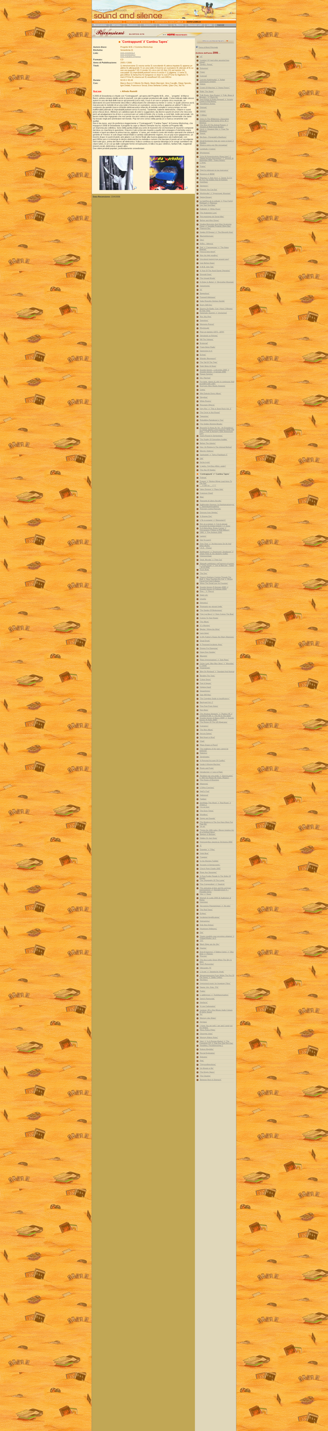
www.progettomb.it (127, 55)
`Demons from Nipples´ (208, 513)
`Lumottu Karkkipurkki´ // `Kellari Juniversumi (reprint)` (212, 81)
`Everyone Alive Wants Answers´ (212, 386)
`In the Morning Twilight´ (209, 861)
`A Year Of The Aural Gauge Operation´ (214, 271)
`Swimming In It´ (206, 351)
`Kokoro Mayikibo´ (206, 1049)
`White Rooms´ (205, 401)
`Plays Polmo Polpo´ (207, 1030)
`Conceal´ (203, 76)
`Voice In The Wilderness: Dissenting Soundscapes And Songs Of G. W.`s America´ (214, 121)
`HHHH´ (202, 111)
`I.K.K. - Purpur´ (205, 548)
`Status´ (202, 84)
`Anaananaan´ (204, 668)
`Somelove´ (203, 320)
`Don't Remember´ (206, 964)
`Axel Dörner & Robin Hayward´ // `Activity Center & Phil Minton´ (216, 100)
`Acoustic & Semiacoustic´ (209, 865)
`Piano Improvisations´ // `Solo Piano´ (214, 660)
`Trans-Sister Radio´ (207, 347)
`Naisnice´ (203, 753)
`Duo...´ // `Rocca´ (206, 591)
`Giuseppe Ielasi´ (206, 1034)
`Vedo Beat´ (204, 853)
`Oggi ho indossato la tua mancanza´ (214, 170)
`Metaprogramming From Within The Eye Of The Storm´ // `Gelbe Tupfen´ (216, 976)
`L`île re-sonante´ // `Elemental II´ (212, 520)
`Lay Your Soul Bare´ (207, 205)
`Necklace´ (203, 980)
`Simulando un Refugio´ (208, 336)
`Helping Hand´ (205, 687)
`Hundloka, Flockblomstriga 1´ (211, 1045)
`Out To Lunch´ (205, 540)
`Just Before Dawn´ (207, 263)
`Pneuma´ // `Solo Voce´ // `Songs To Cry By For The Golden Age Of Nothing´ (215, 179)
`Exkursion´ (203, 68)
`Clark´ (202, 741)
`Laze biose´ (204, 633)
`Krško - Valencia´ (206, 244)
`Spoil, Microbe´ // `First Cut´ (210, 560)
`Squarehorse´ (205, 691)
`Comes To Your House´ (208, 618)
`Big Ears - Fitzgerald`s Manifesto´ (213, 137)
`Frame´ (202, 166)
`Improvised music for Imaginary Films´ (215, 983)
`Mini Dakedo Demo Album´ (210, 393)
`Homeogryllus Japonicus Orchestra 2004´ (216, 842)
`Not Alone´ (203, 710)
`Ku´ (201, 1014)
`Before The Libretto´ (207, 443)
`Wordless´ (203, 815)
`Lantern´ (203, 536)
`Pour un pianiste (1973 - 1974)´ (211, 332)
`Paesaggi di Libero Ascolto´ (210, 501)
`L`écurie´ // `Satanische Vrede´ (211, 972)
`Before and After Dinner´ (209, 220)
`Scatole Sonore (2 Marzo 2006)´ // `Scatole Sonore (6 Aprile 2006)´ (216, 719)
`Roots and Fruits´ (206, 768)
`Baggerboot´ (204, 293)
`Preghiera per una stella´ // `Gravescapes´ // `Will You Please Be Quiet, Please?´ (216, 777)
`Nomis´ (202, 133)
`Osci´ (201, 240)
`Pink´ (201, 1061)
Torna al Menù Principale (208, 47)
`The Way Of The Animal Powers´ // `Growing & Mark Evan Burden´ (213, 126)
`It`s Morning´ (204, 625)
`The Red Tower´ (206, 910)
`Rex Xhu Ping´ (205, 317)
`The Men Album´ (206, 730)
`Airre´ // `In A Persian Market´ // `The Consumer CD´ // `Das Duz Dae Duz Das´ (216, 1042)
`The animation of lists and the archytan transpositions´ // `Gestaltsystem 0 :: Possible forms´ (215, 890)
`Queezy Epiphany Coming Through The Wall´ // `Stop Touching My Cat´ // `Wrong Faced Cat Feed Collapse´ (216, 579)
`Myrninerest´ (204, 153)
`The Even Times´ (206, 811)
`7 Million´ (203, 115)
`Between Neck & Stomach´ (210, 1080)
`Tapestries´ (204, 416)
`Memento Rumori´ (206, 324)
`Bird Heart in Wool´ (207, 737)
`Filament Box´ (205, 228)
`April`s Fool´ (204, 791)
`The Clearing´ (205, 1076)
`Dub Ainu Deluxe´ (206, 925)
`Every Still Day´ (205, 305)
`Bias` (201, 497)
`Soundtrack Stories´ (207, 104)
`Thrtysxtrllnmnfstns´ (207, 1064)
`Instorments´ (204, 286)
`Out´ (201, 932)
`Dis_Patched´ (205, 378)
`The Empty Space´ (207, 1072)
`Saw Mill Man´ (205, 695)
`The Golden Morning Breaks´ (211, 424)
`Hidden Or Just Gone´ (208, 838)
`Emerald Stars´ (205, 274)
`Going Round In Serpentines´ (211, 436)
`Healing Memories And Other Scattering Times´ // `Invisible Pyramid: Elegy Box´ (215, 225)
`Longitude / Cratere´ (207, 149)
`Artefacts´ (203, 1002)
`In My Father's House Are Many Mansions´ (216, 637)
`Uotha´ (202, 390)
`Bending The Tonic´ (207, 676)
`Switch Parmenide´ (207, 999)
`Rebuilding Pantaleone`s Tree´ (211, 420)
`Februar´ (203, 478)
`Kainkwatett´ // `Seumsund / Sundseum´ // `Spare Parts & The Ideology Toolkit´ (216, 553)
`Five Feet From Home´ (208, 706)
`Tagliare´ (203, 799)
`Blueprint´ (203, 656)
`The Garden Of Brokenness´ (210, 610)
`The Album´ (204, 622)
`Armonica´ (203, 603)
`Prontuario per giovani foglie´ (210, 606)
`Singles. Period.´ (206, 64)
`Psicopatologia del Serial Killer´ (211, 217)
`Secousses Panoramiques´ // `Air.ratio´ (215, 906)
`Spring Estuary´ (205, 197)
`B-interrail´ (203, 343)
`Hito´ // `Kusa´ (205, 894)
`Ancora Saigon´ (205, 734)
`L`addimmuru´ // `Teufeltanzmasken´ (214, 995)
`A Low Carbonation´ (207, 1006)
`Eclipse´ (202, 913)
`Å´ (200, 846)
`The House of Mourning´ (209, 780)
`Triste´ (202, 72)
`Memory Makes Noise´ (208, 1037)
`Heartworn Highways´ (208, 929)
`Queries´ (203, 948)
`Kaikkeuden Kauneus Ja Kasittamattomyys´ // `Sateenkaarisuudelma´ (217, 505)
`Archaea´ (203, 1022)
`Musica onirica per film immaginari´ (213, 145)
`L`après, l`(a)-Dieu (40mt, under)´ (212, 466)
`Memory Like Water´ (207, 1018)
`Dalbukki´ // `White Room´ (210, 209)
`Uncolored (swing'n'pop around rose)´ (214, 259)
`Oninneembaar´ (205, 556)
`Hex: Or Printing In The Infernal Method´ (215, 447)
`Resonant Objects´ (207, 405)
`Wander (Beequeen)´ (207, 358)
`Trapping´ (203, 857)
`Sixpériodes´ (204, 757)
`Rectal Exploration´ (207, 1053)
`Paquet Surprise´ (206, 374)
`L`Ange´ (202, 163)
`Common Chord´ (206, 493)
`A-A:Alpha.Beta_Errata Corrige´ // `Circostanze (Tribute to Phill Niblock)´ (214, 529)
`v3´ (201, 56)
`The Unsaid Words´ (207, 278)
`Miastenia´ (203, 784)
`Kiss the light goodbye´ (208, 255)
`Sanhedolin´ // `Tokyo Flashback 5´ (213, 455)
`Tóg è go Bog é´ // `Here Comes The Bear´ (216, 614)
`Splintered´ (203, 795)
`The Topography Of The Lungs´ (212, 880)
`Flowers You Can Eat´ (208, 190)
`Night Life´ (203, 595)
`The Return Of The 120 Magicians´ (213, 722)
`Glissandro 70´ (205, 968)
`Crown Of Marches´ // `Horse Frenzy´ (214, 88)
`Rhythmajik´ (204, 328)
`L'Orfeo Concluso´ (206, 788)
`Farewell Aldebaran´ (207, 297)
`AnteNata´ (203, 182)
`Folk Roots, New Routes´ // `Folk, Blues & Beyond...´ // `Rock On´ (216, 96)
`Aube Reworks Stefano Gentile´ (212, 301)
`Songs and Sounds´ (207, 818)
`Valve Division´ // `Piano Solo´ (211, 489)
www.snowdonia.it (127, 53)
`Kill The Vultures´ (206, 339)
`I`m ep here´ (204, 807)
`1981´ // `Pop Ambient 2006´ (210, 532)
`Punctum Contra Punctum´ (210, 509)
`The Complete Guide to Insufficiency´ (214, 699)
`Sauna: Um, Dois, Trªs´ (209, 987)
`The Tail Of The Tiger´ (208, 362)
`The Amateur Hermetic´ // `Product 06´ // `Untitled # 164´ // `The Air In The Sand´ (215, 715)
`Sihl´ (201, 459)
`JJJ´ (201, 940)
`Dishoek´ (203, 107)
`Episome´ (203, 1057)
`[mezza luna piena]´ (207, 252)
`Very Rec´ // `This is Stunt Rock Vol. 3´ (215, 409)
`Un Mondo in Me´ (206, 1068)
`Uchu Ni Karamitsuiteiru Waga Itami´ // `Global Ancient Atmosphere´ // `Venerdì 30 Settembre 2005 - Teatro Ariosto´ (216, 158)
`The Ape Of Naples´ (207, 470)
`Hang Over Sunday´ (207, 652)
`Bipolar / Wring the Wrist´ (209, 629)
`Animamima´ (204, 921)
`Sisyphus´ (203, 397)
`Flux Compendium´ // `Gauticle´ (212, 884)
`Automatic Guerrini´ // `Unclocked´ (213, 313)
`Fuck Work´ (204, 570)
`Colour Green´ (205, 680)
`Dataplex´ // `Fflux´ (207, 850)
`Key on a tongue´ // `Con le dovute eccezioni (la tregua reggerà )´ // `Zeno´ (214, 525)
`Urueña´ (202, 599)
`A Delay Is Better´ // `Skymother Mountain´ (216, 282)
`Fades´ (202, 991)
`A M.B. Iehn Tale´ (206, 267)
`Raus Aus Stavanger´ (208, 872)
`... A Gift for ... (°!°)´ (207, 486)
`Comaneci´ (204, 726)
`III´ (200, 290)
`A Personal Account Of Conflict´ (212, 761)
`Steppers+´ (204, 186)
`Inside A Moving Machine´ (210, 764)
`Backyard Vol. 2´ (206, 702)
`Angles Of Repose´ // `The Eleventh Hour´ (216, 232)
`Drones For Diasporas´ (208, 648)
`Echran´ (202, 355)
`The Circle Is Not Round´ (209, 412)
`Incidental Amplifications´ (209, 917)
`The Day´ (203, 573)
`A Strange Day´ (205, 516)
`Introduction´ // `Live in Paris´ (211, 772)
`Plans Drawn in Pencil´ (208, 745)
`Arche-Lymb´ (204, 462)
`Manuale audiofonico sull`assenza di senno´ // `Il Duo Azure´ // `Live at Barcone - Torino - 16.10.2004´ (216, 565)
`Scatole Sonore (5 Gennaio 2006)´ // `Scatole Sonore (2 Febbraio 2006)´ (213, 588)
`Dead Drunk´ (204, 641)
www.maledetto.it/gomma (130, 57)
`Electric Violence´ (206, 451)
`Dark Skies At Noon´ (207, 366)
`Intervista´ (203, 902)
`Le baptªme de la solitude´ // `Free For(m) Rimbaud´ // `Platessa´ (216, 202)
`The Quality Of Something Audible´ (213, 439)
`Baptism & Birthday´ (207, 834)
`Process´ (203, 956)
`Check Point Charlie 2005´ (210, 869)
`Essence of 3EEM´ (207, 174)
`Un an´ (202, 826)
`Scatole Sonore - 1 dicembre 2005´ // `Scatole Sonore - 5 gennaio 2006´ (214, 371)
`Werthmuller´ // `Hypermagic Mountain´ (215, 193)
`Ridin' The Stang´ (206, 91)
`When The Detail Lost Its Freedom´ (213, 583)
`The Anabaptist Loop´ (208, 213)
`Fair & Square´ (205, 683)
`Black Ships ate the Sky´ (209, 944)
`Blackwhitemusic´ (206, 236)
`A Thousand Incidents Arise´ (210, 645)
